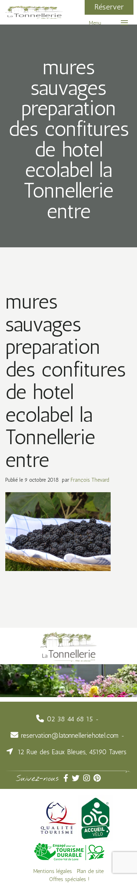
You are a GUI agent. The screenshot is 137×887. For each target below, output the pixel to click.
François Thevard (90, 480)
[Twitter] (77, 778)
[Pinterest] (97, 778)
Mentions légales (52, 871)
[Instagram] (88, 778)
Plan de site (90, 871)
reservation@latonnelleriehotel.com (69, 735)
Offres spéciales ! (69, 879)
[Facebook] (68, 778)
